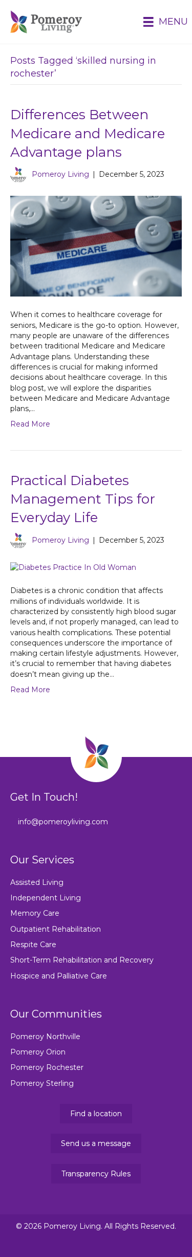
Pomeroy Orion (38, 1052)
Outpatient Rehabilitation (55, 929)
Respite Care (33, 944)
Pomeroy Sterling (42, 1083)
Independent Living (45, 897)
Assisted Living (36, 882)
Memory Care (34, 913)
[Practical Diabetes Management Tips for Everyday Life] (73, 566)
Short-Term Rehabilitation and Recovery (82, 960)
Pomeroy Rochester (46, 1067)
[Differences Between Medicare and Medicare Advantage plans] (96, 245)
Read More (30, 424)
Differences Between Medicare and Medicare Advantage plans (87, 133)
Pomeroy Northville (45, 1036)
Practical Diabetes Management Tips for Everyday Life (82, 499)
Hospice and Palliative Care (58, 976)
